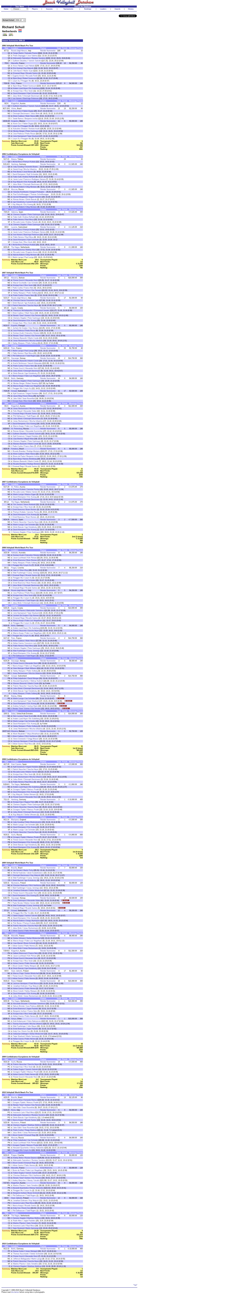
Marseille (14, 63)
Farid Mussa (34, 741)
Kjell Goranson (18, 393)
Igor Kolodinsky (19, 202)
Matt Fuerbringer (19, 573)
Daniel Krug (17, 169)
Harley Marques (19, 293)
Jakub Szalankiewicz (35, 873)
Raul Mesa (29, 219)
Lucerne (14, 227)
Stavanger (15, 358)
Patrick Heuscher (19, 305)
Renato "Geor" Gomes (21, 290)
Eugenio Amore (18, 76)
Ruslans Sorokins (38, 58)
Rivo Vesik (29, 91)
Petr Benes (17, 172)
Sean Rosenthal (29, 398)
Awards (117, 9)
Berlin (13, 378)
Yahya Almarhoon (33, 734)
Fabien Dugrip (28, 111)
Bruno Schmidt (29, 943)
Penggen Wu (26, 81)
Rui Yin (27, 913)
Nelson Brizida (18, 1006)
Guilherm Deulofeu (20, 61)
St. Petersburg (16, 429)
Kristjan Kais (18, 91)
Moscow (14, 189)
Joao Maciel (17, 943)
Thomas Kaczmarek (20, 1024)
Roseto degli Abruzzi (19, 51)
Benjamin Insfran (31, 119)
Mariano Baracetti (20, 338)
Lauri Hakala (29, 66)
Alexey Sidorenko (37, 1148)
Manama (14, 278)
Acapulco (14, 121)
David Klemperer (19, 93)
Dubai (13, 714)
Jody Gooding (18, 167)
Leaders (103, 9)
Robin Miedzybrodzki (33, 822)
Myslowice (15, 883)
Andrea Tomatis (32, 222)
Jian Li (15, 570)
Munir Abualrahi (19, 734)
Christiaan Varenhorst (37, 1004)
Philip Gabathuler (19, 678)
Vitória (13, 108)
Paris (13, 83)
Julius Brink (17, 96)
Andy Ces (17, 1031)
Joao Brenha (18, 439)
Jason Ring (17, 396)
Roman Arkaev (18, 199)
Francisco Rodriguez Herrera (34, 179)
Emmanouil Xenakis (42, 310)
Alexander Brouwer (20, 1004)
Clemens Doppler (19, 214)
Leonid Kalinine (32, 202)
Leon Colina (17, 1100)
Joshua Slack (32, 706)
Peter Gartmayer (32, 131)
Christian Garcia (19, 300)
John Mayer (31, 1026)
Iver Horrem (17, 98)
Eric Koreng (17, 68)
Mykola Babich (19, 187)
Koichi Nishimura (19, 363)
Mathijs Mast (31, 250)
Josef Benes (28, 172)
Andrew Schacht (19, 706)
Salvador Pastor (31, 53)
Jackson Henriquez (20, 741)
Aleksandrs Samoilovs (21, 58)
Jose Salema (32, 56)
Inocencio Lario (33, 300)
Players (35, 9)
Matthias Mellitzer (34, 1125)
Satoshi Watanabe (35, 363)
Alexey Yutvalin (33, 1180)
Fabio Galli (17, 177)
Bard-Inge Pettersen (31, 98)
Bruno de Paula (19, 456)
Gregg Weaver (32, 739)
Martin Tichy (28, 870)
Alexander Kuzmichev (34, 431)
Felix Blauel (17, 411)
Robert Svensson (29, 78)
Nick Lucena (18, 716)
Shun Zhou (24, 570)
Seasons (49, 9)
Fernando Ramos (30, 1100)
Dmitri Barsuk (31, 199)
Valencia (14, 212)
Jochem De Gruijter (20, 328)
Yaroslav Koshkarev (20, 192)
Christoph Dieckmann (31, 96)
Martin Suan (28, 71)
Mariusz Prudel (33, 789)
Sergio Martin (18, 53)
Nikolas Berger (18, 131)
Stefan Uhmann (30, 794)
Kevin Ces (17, 111)
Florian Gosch (18, 280)
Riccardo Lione (19, 222)
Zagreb (13, 308)
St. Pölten (15, 487)
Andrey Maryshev (19, 1180)
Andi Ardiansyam (19, 1021)
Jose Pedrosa (18, 134)
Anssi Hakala (18, 66)
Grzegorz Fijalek (19, 789)
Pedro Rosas (30, 134)
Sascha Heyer (32, 305)
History (131, 9)
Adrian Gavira (18, 643)
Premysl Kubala (29, 162)
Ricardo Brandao (19, 451)
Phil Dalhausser (19, 356)
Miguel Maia (29, 439)
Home (6, 9)
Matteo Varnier (31, 492)
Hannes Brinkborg (29, 459)
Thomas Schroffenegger (39, 194)
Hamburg (14, 164)
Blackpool (15, 820)
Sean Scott (28, 716)
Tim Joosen (17, 504)
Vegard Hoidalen (35, 197)
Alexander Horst (31, 280)
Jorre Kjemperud (19, 136)
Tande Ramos (18, 119)
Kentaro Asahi (34, 129)
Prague (14, 568)
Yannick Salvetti (34, 61)
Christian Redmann (20, 885)
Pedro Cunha (18, 288)
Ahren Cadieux (18, 116)
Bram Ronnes (31, 509)
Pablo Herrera (18, 219)
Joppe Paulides (32, 1009)
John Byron (17, 71)
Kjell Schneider (33, 93)
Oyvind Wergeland (20, 197)
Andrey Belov (18, 1158)
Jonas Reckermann (20, 341)
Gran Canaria (16, 764)
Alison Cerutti (17, 966)
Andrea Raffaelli (29, 177)
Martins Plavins (19, 610)
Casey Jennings (33, 573)
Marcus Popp (18, 973)
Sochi (13, 835)
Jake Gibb (17, 398)
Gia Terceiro (36, 290)
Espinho (14, 326)
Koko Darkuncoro (34, 1021)
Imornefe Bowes (31, 167)
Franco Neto (29, 288)
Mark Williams (30, 668)
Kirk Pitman (31, 558)
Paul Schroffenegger (21, 194)
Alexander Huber (30, 411)
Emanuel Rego (18, 73)
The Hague (15, 247)
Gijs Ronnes (33, 328)
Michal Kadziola (19, 873)
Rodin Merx (17, 1221)
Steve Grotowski (19, 739)
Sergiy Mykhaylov (33, 921)
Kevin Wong (28, 396)
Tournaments (68, 9)
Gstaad (14, 391)
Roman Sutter (18, 1251)
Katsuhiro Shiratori (20, 129)
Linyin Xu (16, 81)
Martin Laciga (18, 257)
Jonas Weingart (31, 1251)
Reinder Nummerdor (48, 51)
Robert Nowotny (32, 383)
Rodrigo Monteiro (33, 451)
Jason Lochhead (19, 558)
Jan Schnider (33, 283)
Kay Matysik (28, 68)
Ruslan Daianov (31, 1158)
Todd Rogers (31, 356)
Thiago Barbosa (31, 1130)
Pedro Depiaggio (19, 56)
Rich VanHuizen (31, 736)
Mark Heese (30, 116)
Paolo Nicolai (18, 903)
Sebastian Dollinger (20, 1034)
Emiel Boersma (18, 250)
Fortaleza (14, 449)
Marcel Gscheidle (20, 283)
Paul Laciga (29, 257)
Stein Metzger (18, 668)
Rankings (87, 9)
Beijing (13, 696)
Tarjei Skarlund (33, 136)
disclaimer (15, 1292)
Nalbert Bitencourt (20, 953)
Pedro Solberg (32, 293)
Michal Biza (17, 162)
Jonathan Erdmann (20, 890)
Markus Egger (30, 494)
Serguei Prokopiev (37, 192)
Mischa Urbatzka (30, 169)
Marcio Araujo (18, 376)
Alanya (13, 159)
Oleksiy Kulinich (36, 681)
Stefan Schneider (36, 1254)
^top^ (135, 1285)
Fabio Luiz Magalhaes (33, 376)
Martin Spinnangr (32, 1036)
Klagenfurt (15, 103)
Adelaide (14, 553)
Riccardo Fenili (31, 76)
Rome (13, 1110)
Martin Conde (33, 338)
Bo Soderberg (34, 88)
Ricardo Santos (32, 73)
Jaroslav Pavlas (33, 489)
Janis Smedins (32, 1185)
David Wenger (33, 678)
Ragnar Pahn (29, 802)
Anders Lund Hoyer (20, 88)
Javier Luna (17, 179)
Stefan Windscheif (36, 890)
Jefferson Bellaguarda (21, 1259)
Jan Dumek (17, 870)
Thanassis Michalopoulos (23, 310)
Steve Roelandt (30, 504)
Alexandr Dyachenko (21, 681)
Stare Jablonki (16, 971)
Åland (13, 981)
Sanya (13, 1019)
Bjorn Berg (17, 78)
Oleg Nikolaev (31, 187)
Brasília (14, 868)
